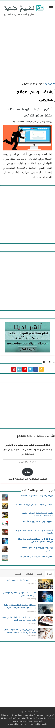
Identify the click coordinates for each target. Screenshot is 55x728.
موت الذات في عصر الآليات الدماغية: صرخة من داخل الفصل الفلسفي (35, 540)
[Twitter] (30, 369)
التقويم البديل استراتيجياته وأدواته (38, 521)
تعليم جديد (49, 715)
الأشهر (39, 574)
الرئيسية (48, 83)
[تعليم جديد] (23, 10)
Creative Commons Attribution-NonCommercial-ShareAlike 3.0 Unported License (27, 716)
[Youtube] (13, 369)
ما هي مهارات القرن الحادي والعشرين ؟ (36, 556)
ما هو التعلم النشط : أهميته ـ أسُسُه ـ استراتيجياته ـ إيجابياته (37, 514)
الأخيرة (49, 574)
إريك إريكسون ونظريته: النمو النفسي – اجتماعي (36, 549)
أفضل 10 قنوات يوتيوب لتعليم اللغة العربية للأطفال (34, 532)
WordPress (23, 724)
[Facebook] (35, 369)
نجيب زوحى (45, 121)
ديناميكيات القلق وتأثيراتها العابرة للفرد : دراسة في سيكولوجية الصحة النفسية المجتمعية (20, 606)
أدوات (19, 121)
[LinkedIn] (19, 369)
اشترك (27, 472)
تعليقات (29, 574)
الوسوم (18, 574)
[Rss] (41, 369)
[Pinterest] (24, 369)
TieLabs (44, 724)
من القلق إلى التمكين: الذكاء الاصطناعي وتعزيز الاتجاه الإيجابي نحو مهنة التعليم (19, 618)
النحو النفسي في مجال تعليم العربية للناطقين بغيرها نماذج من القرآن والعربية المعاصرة (20, 631)
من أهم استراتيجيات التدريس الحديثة (37, 495)
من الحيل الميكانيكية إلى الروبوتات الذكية (34, 504)
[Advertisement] (27, 47)
